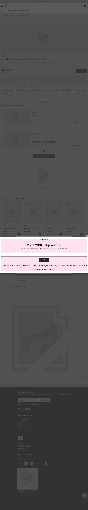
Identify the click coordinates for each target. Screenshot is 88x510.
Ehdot (36, 269)
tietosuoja (41, 269)
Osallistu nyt (44, 260)
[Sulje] (87, 236)
